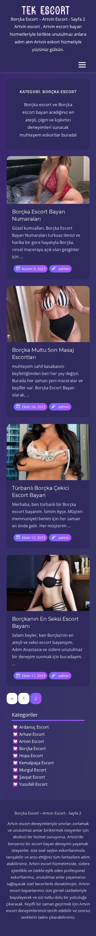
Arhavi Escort (32, 734)
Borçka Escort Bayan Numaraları (38, 215)
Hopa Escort (31, 755)
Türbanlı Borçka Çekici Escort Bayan (40, 491)
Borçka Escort (32, 748)
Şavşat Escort (32, 777)
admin (64, 268)
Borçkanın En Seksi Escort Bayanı (45, 622)
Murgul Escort (32, 770)
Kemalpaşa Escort (36, 763)
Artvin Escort (31, 741)
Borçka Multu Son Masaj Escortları (43, 353)
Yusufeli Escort (33, 784)
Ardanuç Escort (34, 727)
